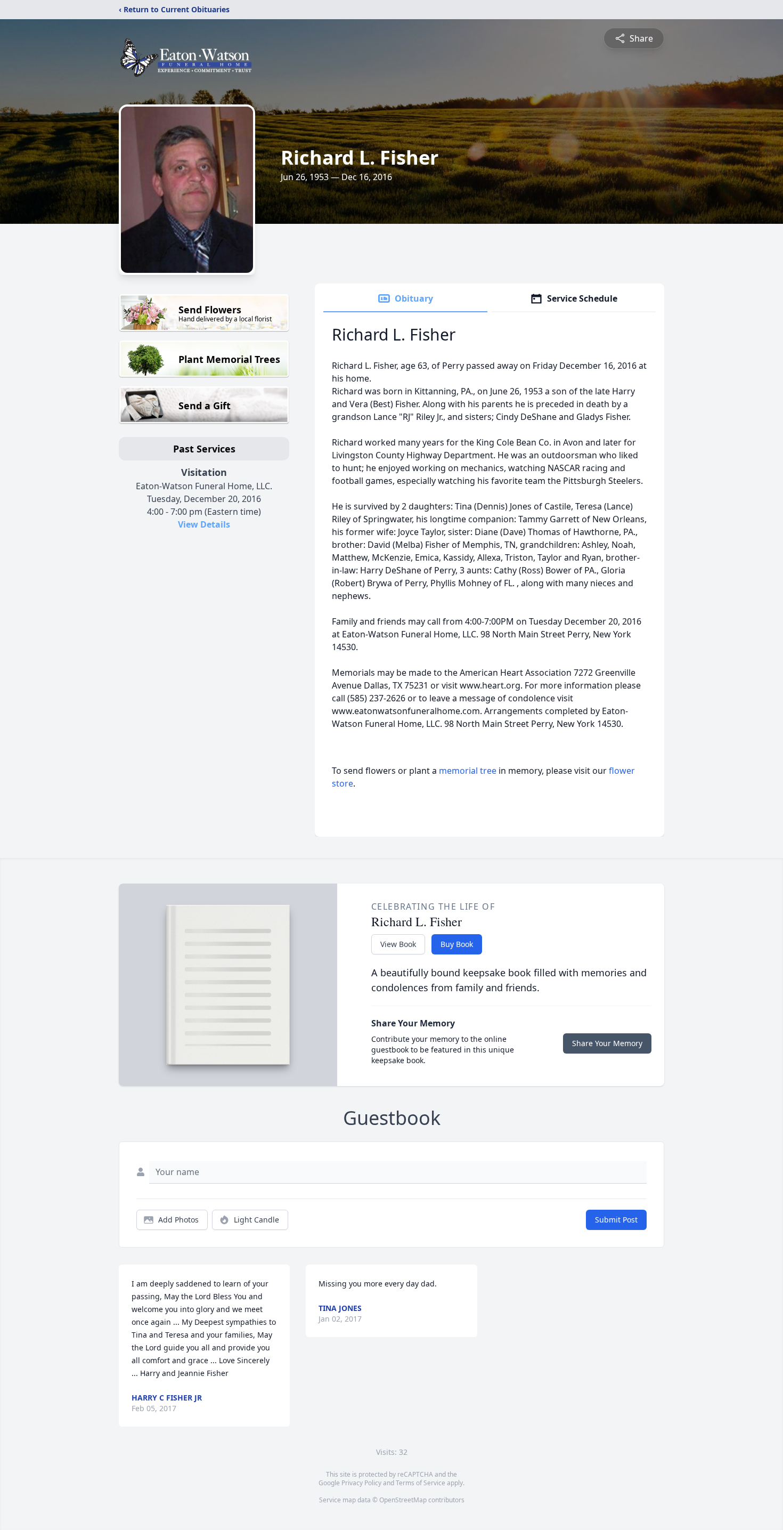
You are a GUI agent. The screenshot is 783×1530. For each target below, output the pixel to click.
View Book (398, 944)
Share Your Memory (607, 1043)
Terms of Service (420, 1482)
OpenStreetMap (403, 1499)
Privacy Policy (361, 1482)
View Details (204, 524)
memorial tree (467, 770)
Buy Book (457, 944)
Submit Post (616, 1220)
